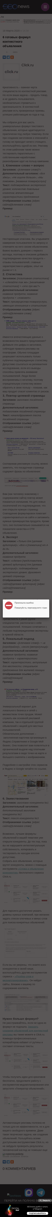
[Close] (49, 599)
